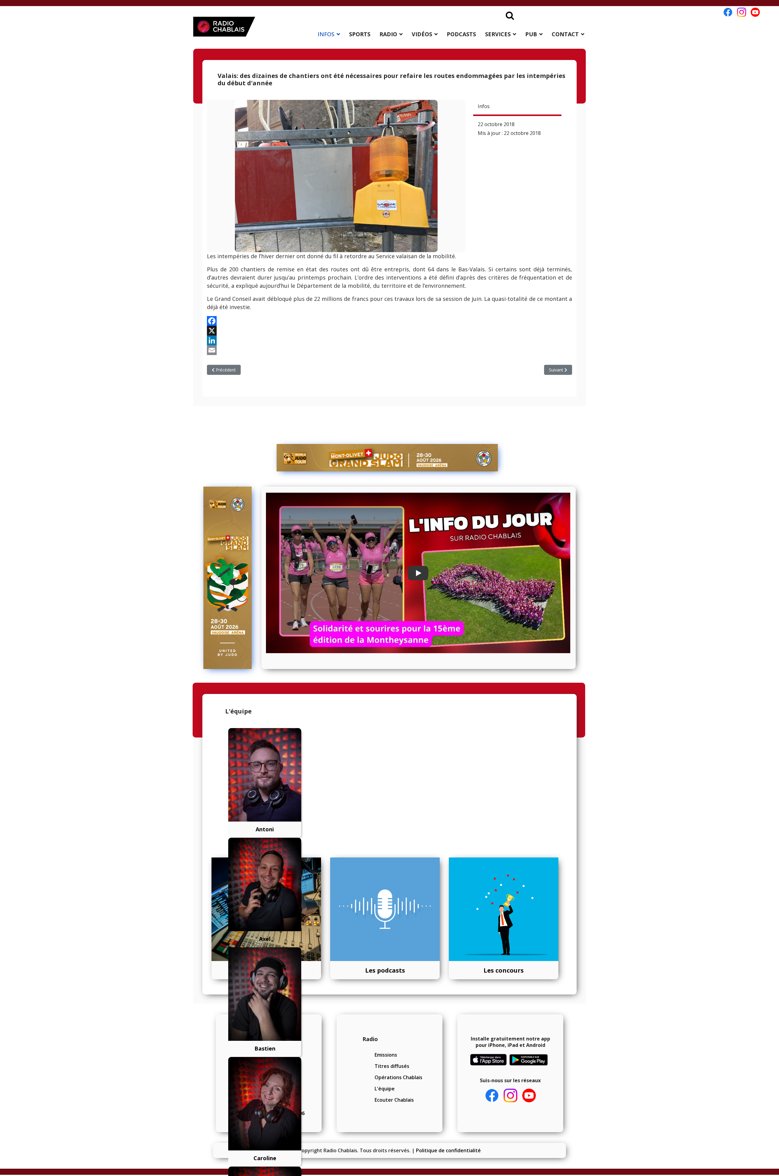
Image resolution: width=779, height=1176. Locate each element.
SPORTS (359, 34)
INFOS (326, 34)
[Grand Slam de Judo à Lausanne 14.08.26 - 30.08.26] (387, 457)
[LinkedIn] (389, 340)
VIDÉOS (422, 34)
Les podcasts (385, 970)
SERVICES (498, 34)
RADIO (388, 34)
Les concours (504, 970)
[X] (389, 331)
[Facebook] (389, 321)
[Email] (389, 350)
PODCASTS (461, 34)
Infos (484, 106)
